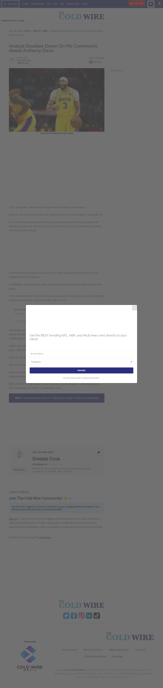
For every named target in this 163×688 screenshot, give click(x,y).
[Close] (134, 307)
